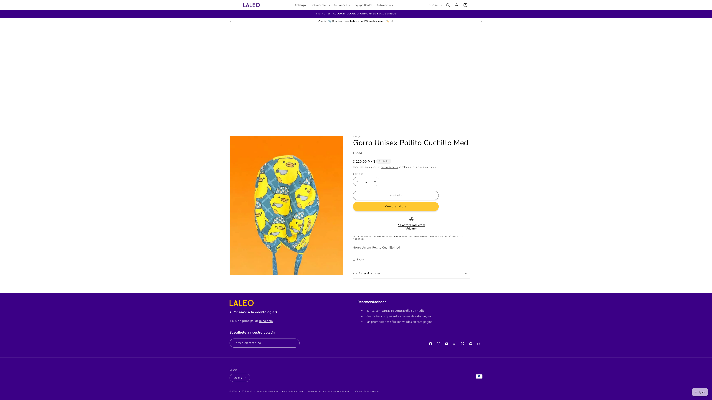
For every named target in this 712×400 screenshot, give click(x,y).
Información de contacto (366, 391)
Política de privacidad (293, 391)
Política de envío (341, 391)
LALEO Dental (245, 391)
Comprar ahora (395, 206)
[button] (320, 5)
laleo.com (266, 321)
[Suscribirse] (295, 343)
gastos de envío (389, 167)
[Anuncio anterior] (231, 21)
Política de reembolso (267, 391)
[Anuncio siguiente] (481, 21)
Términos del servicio (318, 391)
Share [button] (360, 259)
